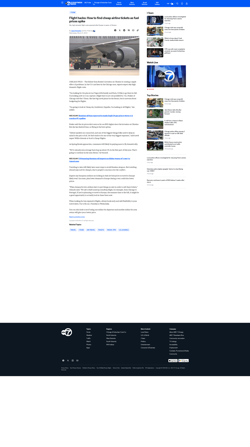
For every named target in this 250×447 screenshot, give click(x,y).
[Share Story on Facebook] (115, 30)
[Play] (166, 76)
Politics (143, 341)
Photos (88, 344)
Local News (144, 332)
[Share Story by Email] (133, 30)
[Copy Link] (137, 30)
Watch (88, 341)
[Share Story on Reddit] (124, 30)
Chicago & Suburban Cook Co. (102, 3)
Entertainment (145, 344)
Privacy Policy (64, 368)
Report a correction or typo (77, 217)
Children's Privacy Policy (88, 368)
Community (173, 354)
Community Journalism (177, 338)
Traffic (88, 338)
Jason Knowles (76, 31)
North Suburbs (119, 3)
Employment (173, 348)
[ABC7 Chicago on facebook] (63, 361)
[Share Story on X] (119, 30)
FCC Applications (149, 368)
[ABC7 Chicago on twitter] (68, 361)
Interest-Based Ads (126, 368)
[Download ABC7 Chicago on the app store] (173, 360)
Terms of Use (116, 368)
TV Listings (172, 341)
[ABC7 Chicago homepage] (73, 3)
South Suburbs (144, 3)
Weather (89, 335)
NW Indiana (157, 3)
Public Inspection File (138, 368)
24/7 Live (87, 3)
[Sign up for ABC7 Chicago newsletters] (77, 361)
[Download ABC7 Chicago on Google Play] (183, 360)
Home (88, 332)
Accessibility (173, 344)
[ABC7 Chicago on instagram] (73, 361)
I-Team (143, 338)
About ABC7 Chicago (176, 332)
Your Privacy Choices (75, 368)
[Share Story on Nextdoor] (128, 30)
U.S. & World (145, 335)
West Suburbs (132, 3)
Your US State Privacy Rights (104, 368)
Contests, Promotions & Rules (179, 351)
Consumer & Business (148, 348)
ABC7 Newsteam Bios (176, 335)
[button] (62, 2)
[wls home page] (66, 332)
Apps (88, 348)
